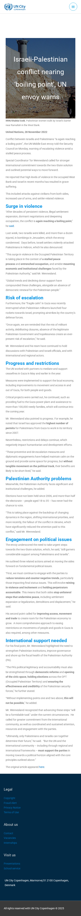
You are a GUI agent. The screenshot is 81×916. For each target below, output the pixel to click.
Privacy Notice (12, 807)
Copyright (9, 798)
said (11, 225)
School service (12, 868)
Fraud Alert (10, 802)
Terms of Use (11, 812)
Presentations (12, 863)
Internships (10, 842)
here (41, 766)
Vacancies (10, 837)
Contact (8, 833)
